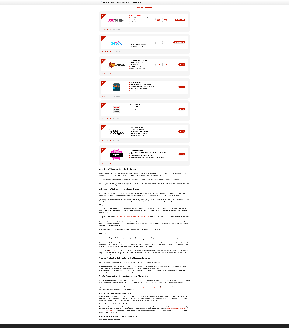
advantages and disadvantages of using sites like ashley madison (149, 287)
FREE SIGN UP (180, 20)
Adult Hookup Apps (123, 2)
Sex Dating (136, 2)
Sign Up (182, 64)
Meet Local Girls (179, 42)
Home (113, 2)
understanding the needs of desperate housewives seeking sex (132, 216)
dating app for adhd (114, 250)
